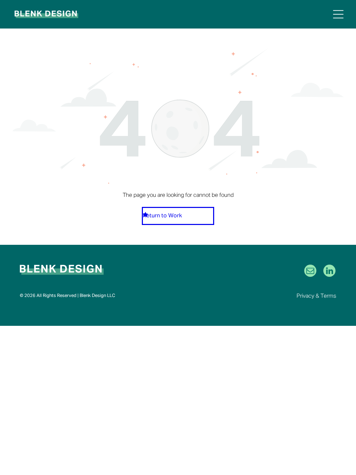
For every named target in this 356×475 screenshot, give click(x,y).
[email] (310, 272)
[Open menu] (338, 14)
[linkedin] (329, 272)
